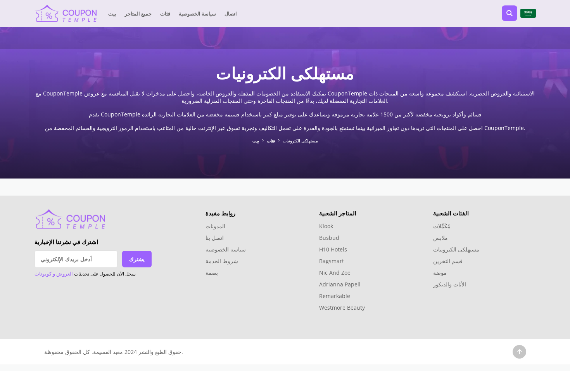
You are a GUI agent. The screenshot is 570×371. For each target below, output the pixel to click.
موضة (440, 272)
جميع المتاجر (138, 13)
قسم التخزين (448, 261)
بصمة (212, 272)
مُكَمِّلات (442, 226)
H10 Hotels (334, 249)
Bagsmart (331, 261)
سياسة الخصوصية (197, 13)
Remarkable (334, 296)
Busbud (329, 237)
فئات (165, 13)
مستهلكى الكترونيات (456, 249)
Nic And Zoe (335, 272)
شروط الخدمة (222, 261)
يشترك (137, 259)
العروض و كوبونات (54, 273)
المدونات (215, 226)
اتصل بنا (215, 237)
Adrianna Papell (340, 284)
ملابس (440, 237)
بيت (112, 13)
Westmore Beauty (342, 307)
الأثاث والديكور (449, 284)
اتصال (231, 13)
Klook (326, 226)
